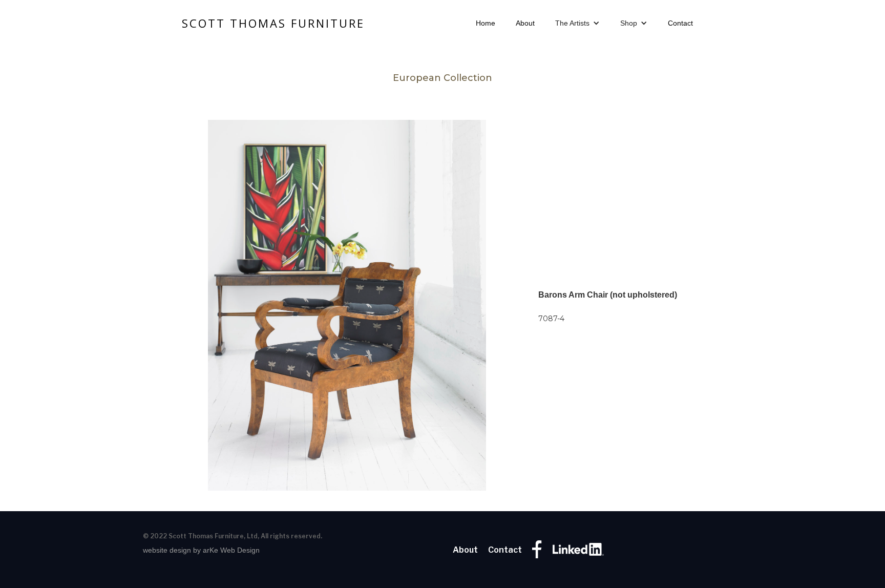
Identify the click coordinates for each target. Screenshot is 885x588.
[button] (577, 23)
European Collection (442, 77)
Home (485, 23)
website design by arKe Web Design (201, 550)
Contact (680, 23)
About (525, 23)
